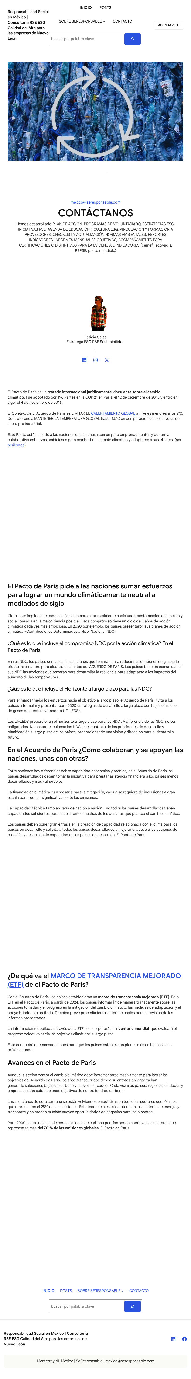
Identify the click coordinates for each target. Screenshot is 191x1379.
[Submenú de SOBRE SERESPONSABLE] (104, 21)
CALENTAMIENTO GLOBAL (113, 413)
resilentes (16, 445)
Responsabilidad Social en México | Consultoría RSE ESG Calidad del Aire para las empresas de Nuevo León (28, 25)
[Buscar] (132, 39)
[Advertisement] (95, 486)
